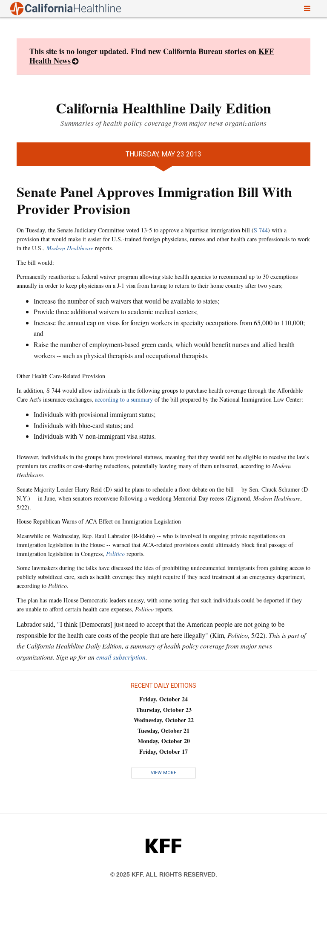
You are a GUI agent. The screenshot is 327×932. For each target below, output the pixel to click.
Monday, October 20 (164, 740)
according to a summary (124, 399)
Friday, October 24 (163, 699)
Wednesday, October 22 (164, 719)
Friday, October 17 (163, 751)
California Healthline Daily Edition (163, 108)
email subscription (121, 656)
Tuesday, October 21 (163, 730)
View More (163, 773)
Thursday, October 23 (164, 709)
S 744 (261, 230)
